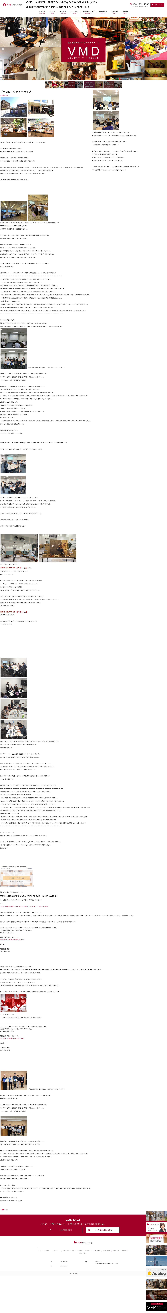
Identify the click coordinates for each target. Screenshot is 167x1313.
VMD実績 (63, 12)
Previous (3, 49)
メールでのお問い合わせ (103, 1230)
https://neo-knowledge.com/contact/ (12, 939)
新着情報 (97, 1251)
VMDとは (42, 12)
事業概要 (125, 12)
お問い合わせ (157, 5)
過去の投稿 (4, 95)
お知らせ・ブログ (88, 12)
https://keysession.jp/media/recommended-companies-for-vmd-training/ (24, 906)
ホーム (39, 1251)
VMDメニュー (56, 1251)
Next (164, 49)
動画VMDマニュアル (68, 1251)
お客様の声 (114, 12)
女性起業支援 (103, 12)
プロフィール (74, 12)
